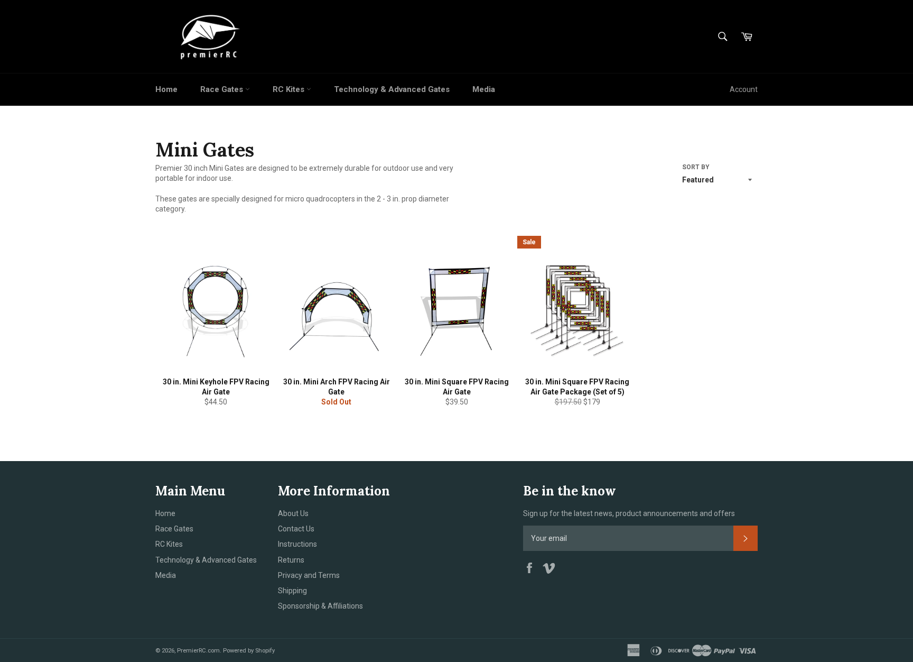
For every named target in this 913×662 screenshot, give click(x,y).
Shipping (292, 590)
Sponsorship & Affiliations (320, 606)
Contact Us (296, 529)
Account (744, 89)
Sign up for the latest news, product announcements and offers (629, 513)
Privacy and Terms (309, 575)
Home (166, 89)
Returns (291, 560)
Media (483, 89)
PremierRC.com (198, 650)
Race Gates (222, 89)
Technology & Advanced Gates (392, 89)
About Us (293, 513)
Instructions (297, 544)
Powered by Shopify (249, 650)
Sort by (696, 167)
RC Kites (289, 89)
